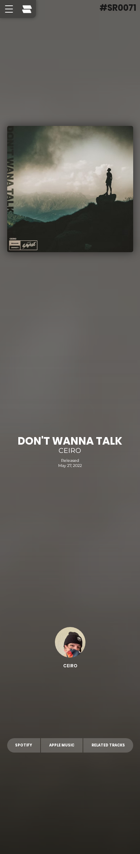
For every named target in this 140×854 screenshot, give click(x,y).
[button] (9, 9)
